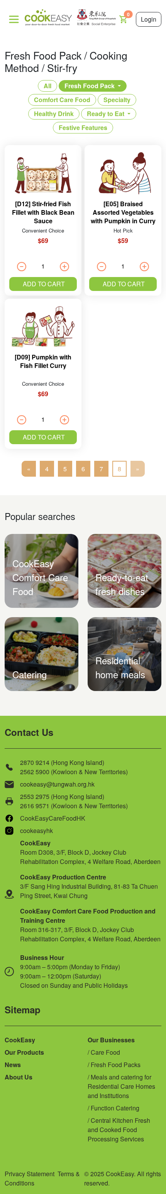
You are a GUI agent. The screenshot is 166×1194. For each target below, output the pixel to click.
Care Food (105, 1052)
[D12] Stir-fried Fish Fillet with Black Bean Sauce (43, 212)
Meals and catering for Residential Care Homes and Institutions (121, 1086)
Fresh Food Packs (116, 1064)
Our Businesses (111, 1039)
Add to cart (44, 283)
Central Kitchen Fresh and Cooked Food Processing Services (119, 1129)
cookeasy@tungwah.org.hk (57, 784)
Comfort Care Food (62, 99)
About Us (18, 1077)
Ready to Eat (105, 113)
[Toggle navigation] (14, 19)
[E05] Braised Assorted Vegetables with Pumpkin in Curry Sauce (123, 216)
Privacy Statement (29, 1173)
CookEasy (20, 1039)
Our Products (24, 1052)
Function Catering (115, 1107)
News (13, 1064)
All (47, 85)
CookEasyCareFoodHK (52, 818)
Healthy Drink (54, 113)
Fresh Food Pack (89, 85)
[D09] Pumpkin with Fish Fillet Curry (43, 361)
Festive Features (83, 127)
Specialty (116, 99)
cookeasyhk (36, 830)
